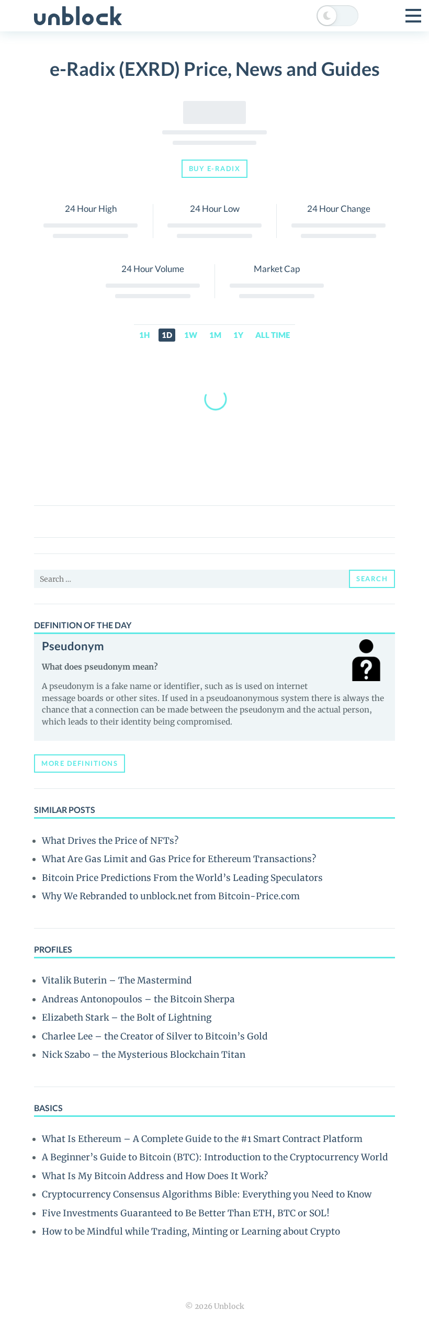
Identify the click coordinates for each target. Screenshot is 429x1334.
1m (215, 335)
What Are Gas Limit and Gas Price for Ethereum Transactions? (179, 859)
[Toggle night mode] (337, 15)
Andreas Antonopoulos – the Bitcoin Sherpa (138, 999)
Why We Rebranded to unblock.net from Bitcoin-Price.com (171, 896)
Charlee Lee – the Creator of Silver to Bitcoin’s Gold (155, 1036)
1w (190, 335)
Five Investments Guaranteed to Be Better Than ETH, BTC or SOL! (186, 1213)
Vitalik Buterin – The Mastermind (117, 980)
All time (272, 335)
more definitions (79, 763)
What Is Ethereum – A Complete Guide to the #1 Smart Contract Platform (202, 1139)
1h (144, 335)
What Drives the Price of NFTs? (110, 840)
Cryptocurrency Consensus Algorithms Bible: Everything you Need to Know (206, 1194)
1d (167, 335)
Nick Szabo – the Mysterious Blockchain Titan (143, 1054)
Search (372, 578)
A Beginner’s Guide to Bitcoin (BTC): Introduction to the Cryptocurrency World (215, 1157)
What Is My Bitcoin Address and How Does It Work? (155, 1176)
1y (238, 335)
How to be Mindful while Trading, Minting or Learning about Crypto (191, 1231)
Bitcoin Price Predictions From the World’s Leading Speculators (182, 878)
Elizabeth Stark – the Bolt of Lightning (126, 1017)
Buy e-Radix (215, 168)
